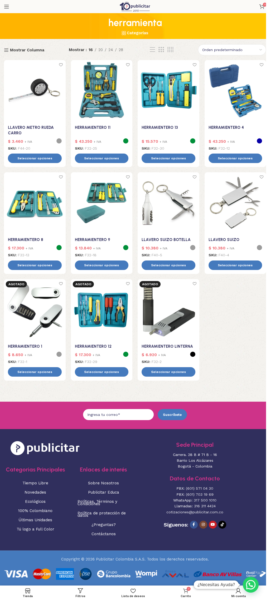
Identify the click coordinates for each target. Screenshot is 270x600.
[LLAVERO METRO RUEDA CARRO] (35, 91)
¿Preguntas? (103, 524)
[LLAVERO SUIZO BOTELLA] (168, 203)
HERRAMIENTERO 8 (25, 239)
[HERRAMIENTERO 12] (102, 310)
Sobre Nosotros (103, 483)
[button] (251, 585)
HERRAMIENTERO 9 (92, 239)
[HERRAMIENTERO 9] (102, 203)
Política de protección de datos (102, 514)
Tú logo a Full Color (35, 529)
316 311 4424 (205, 506)
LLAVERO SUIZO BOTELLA (166, 239)
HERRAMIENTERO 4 (226, 127)
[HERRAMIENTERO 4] (235, 91)
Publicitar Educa (103, 492)
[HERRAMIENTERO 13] (168, 91)
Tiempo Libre (35, 483)
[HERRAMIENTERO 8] (35, 203)
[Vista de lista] (152, 49)
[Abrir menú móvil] (6, 6)
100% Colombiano (35, 510)
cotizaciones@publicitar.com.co (194, 512)
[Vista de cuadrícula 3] (161, 49)
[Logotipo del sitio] (135, 6)
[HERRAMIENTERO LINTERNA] (168, 310)
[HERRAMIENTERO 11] (102, 91)
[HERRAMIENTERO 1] (35, 310)
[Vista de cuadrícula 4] (170, 49)
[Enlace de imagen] (45, 447)
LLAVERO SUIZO (224, 239)
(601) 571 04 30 (199, 488)
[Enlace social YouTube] (213, 525)
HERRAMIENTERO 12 (93, 346)
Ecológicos (35, 501)
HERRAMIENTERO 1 (25, 346)
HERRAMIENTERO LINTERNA (167, 346)
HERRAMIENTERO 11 (92, 127)
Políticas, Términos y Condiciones (97, 502)
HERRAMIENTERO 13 (160, 127)
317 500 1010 (205, 500)
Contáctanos (103, 534)
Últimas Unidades (35, 520)
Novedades (35, 492)
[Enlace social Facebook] (194, 525)
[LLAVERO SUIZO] (235, 203)
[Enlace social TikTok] (222, 525)
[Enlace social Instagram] (203, 525)
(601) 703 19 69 (200, 494)
